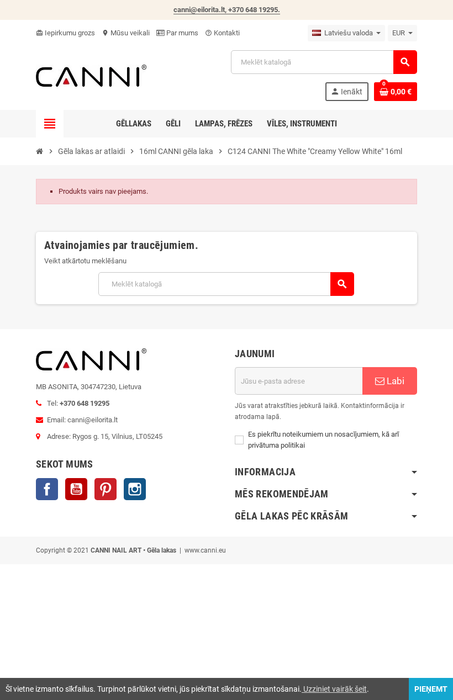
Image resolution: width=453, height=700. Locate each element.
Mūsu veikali (126, 33)
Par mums (181, 33)
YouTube (76, 489)
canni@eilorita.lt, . (226, 10)
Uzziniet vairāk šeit (334, 689)
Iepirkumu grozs (65, 33)
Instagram (135, 489)
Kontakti (222, 33)
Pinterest (105, 489)
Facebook (47, 489)
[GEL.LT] (91, 75)
